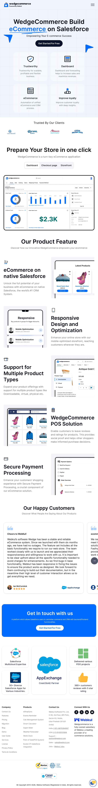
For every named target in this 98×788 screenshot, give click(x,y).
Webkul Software (43, 785)
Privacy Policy (7, 748)
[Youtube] (92, 712)
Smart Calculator (29, 724)
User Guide (6, 736)
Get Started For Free (49, 43)
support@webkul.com (57, 738)
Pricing (4, 720)
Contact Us (6, 712)
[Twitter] (82, 712)
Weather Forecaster (30, 732)
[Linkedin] (87, 712)
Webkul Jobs (59, 746)
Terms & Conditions (9, 752)
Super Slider (28, 728)
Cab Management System (33, 720)
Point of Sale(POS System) (33, 740)
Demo (4, 732)
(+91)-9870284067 (61, 728)
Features (5, 716)
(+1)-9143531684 (60, 732)
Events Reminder (29, 716)
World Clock (28, 736)
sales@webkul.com (62, 742)
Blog (3, 728)
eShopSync (27, 712)
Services (5, 740)
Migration (5, 724)
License (5, 744)
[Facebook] (76, 712)
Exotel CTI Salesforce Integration (31, 745)
